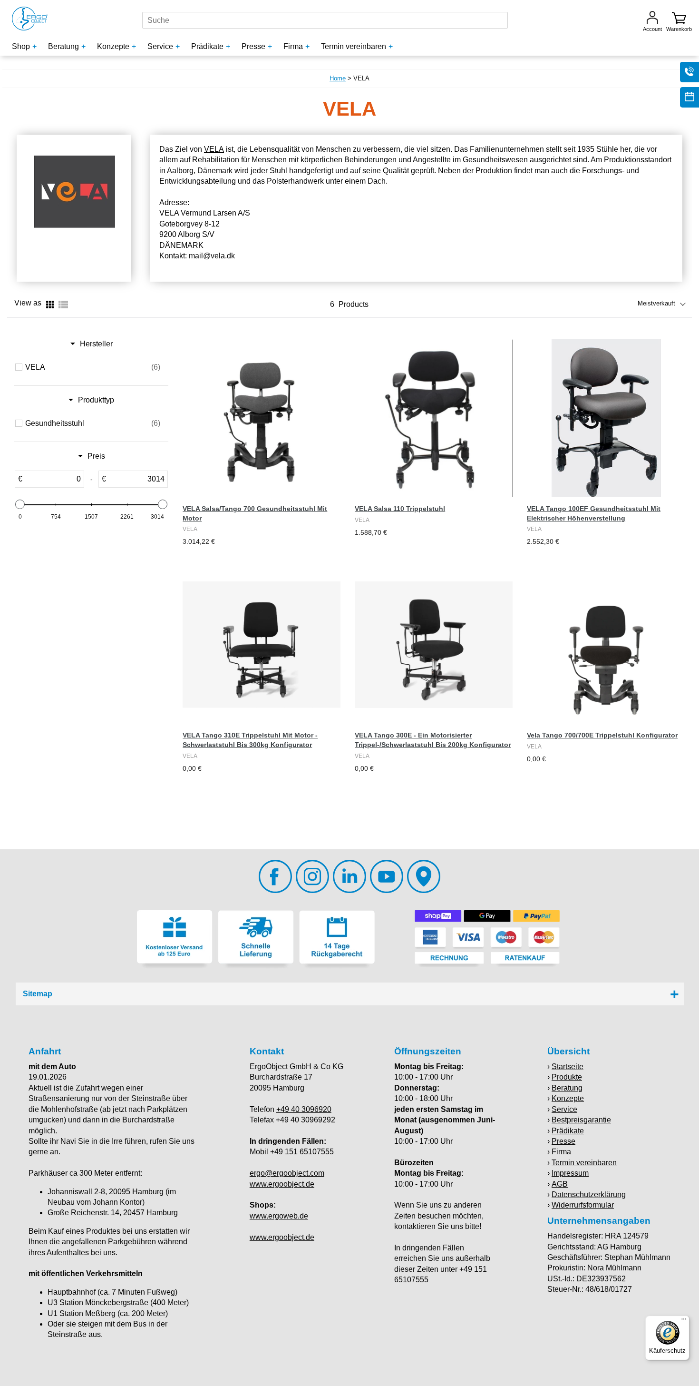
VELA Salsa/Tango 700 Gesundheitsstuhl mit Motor (255, 513)
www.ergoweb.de (279, 1216)
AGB (560, 1184)
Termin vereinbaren (584, 1163)
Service (564, 1109)
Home (338, 78)
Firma (561, 1152)
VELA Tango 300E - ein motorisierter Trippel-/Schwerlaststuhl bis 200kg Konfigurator (433, 739)
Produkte (567, 1077)
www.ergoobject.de (282, 1184)
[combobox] (325, 20)
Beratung (567, 1088)
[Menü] (683, 1321)
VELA (214, 149)
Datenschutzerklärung (589, 1194)
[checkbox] (92, 367)
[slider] (20, 504)
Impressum (570, 1173)
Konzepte (568, 1098)
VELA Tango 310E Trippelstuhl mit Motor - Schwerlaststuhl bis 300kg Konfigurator (250, 739)
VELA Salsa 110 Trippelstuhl (400, 508)
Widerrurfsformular (583, 1205)
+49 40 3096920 (303, 1109)
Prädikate (568, 1131)
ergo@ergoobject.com (287, 1173)
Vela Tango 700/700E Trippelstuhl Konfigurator (602, 735)
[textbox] (53, 479)
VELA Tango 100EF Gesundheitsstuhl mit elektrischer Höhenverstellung (593, 513)
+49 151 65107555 (302, 1152)
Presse (563, 1141)
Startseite (567, 1066)
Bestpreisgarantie (581, 1120)
